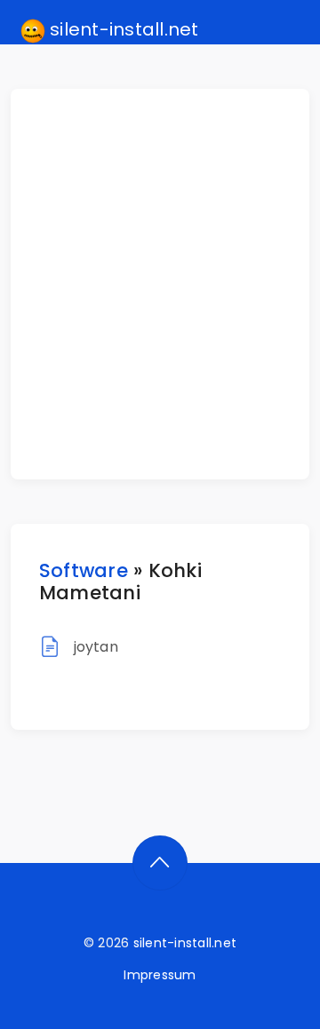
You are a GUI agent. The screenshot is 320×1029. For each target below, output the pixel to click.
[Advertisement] (160, 284)
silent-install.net (122, 29)
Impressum (160, 975)
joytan (96, 647)
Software (83, 570)
